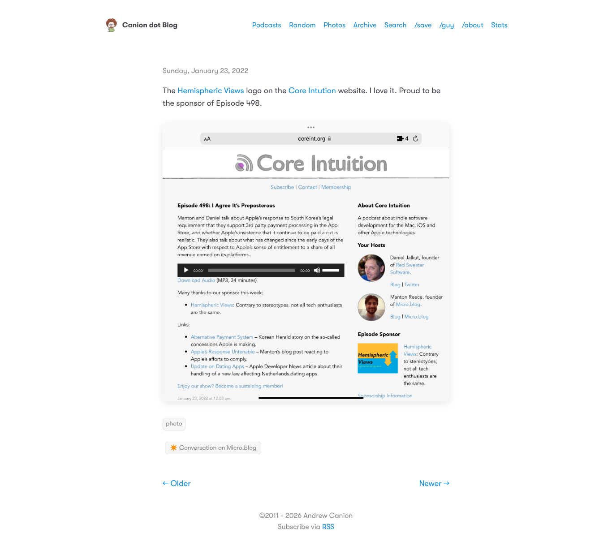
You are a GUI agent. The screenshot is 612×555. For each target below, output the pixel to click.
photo (174, 423)
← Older (177, 483)
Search (395, 25)
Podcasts (266, 25)
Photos (334, 25)
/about (472, 25)
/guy (447, 25)
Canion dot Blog (149, 25)
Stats (499, 25)
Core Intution (312, 90)
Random (302, 25)
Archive (365, 25)
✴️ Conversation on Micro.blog (213, 448)
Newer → (434, 483)
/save (422, 25)
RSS (328, 527)
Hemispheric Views (211, 90)
